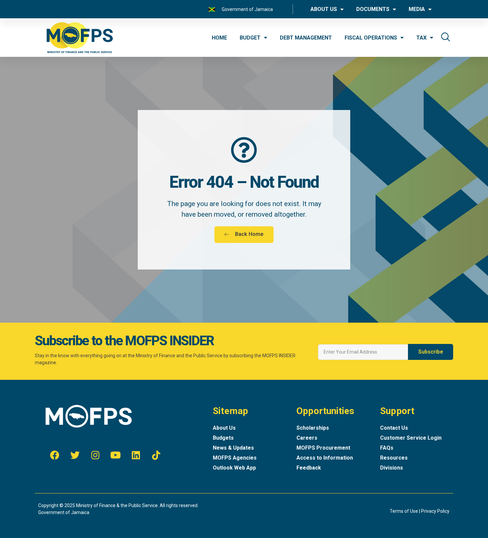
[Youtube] (115, 455)
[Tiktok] (156, 455)
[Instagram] (95, 455)
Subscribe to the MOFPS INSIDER (124, 341)
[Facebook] (54, 455)
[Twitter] (75, 455)
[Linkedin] (135, 455)
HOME (219, 38)
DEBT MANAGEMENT (306, 38)
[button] (244, 234)
